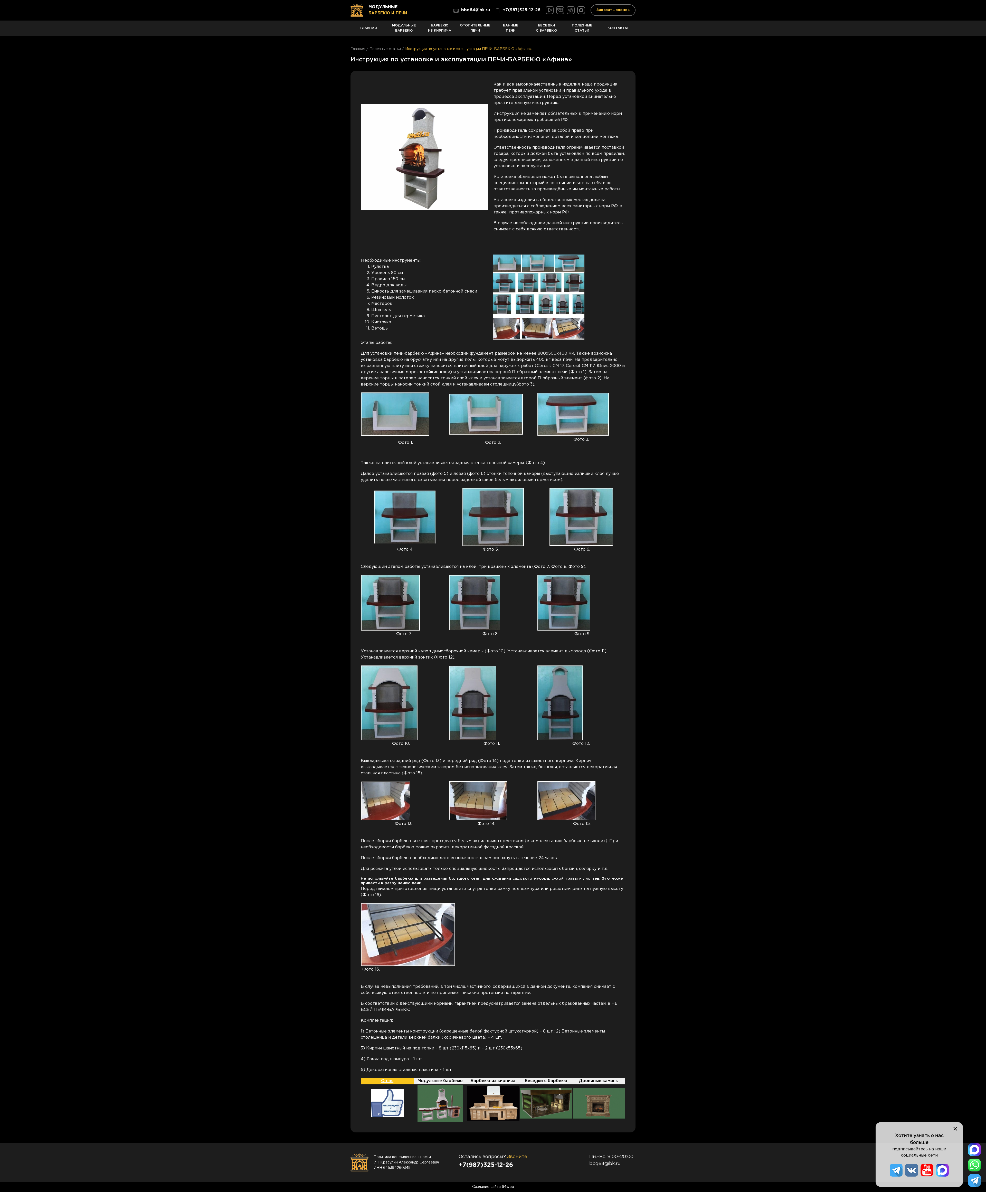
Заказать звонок (613, 10)
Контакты (618, 27)
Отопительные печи (475, 28)
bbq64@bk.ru (475, 10)
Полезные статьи (582, 28)
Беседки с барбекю (546, 28)
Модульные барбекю (404, 28)
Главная (368, 27)
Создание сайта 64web (493, 1186)
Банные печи (510, 28)
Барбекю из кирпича (439, 28)
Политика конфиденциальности (402, 1157)
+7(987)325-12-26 (522, 10)
